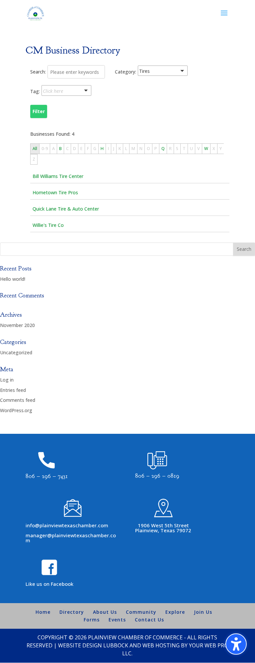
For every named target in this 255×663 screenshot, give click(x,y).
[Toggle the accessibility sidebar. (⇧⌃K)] (236, 644)
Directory (71, 612)
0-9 (45, 148)
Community (141, 612)
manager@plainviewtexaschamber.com (71, 538)
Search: (38, 72)
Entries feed (13, 390)
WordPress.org (16, 410)
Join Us (203, 612)
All (35, 148)
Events (117, 619)
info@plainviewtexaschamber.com (67, 525)
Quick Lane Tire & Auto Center (66, 209)
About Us (105, 612)
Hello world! (12, 279)
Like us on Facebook (49, 583)
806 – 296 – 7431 (47, 476)
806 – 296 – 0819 (157, 476)
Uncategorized (16, 352)
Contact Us (149, 619)
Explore (175, 612)
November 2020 (17, 325)
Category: (125, 72)
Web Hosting (161, 645)
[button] (171, 72)
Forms (92, 619)
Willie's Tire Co (48, 225)
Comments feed (17, 400)
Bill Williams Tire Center (58, 176)
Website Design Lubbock (93, 645)
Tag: (35, 91)
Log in (7, 380)
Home (43, 612)
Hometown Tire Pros (55, 192)
